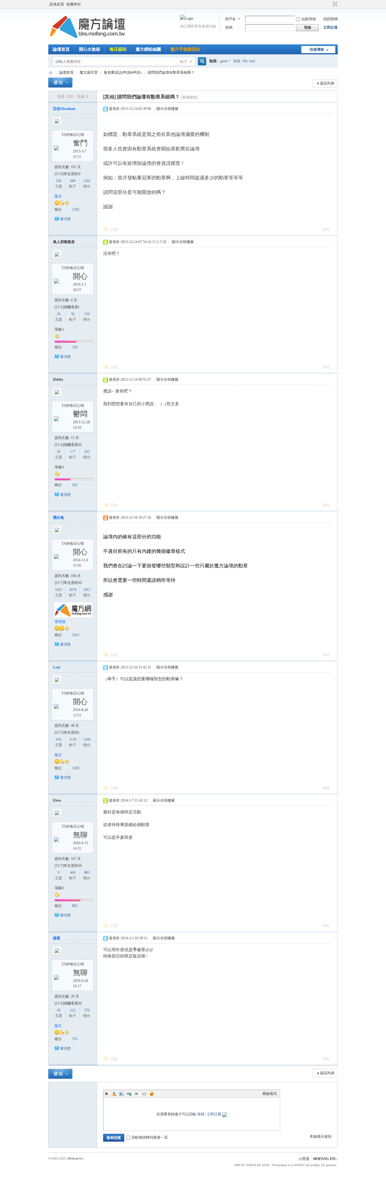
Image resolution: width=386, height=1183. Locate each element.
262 (87, 452)
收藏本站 (73, 4)
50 (72, 314)
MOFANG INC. (325, 1159)
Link (129, 1094)
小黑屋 (304, 1159)
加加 (236, 61)
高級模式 (269, 1094)
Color (114, 1094)
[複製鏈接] (189, 97)
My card (249, 61)
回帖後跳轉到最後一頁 (149, 1137)
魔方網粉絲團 (148, 49)
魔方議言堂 (89, 72)
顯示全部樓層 (167, 109)
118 (58, 181)
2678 (72, 590)
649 (72, 181)
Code (144, 1094)
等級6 (59, 888)
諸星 (56, 938)
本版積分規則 (320, 1136)
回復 (114, 229)
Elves (57, 800)
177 (72, 452)
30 (58, 1010)
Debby (58, 379)
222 (72, 1010)
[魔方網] (87, 41)
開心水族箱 (89, 49)
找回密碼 (330, 19)
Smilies (152, 1094)
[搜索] (201, 61)
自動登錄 (309, 19)
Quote (137, 1094)
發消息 (65, 219)
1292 (86, 181)
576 (87, 1010)
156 (87, 314)
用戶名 (230, 19)
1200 (86, 739)
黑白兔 (58, 517)
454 (58, 739)
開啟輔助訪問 (329, 4)
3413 (86, 590)
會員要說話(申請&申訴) (122, 72)
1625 (58, 590)
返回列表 (327, 83)
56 (58, 452)
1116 (72, 739)
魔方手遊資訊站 (185, 49)
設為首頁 (56, 4)
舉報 (326, 229)
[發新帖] (60, 83)
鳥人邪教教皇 (64, 242)
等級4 (59, 467)
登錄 (200, 1114)
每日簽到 (117, 49)
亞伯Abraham (64, 109)
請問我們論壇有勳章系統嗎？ (171, 72)
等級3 (59, 329)
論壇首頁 (61, 49)
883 (87, 872)
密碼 (229, 27)
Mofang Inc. (76, 1158)
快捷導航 (317, 49)
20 (58, 314)
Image (122, 1094)
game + (225, 61)
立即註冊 (330, 27)
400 (72, 872)
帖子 (183, 61)
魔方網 (50, 72)
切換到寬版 (334, 4)
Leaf (56, 667)
